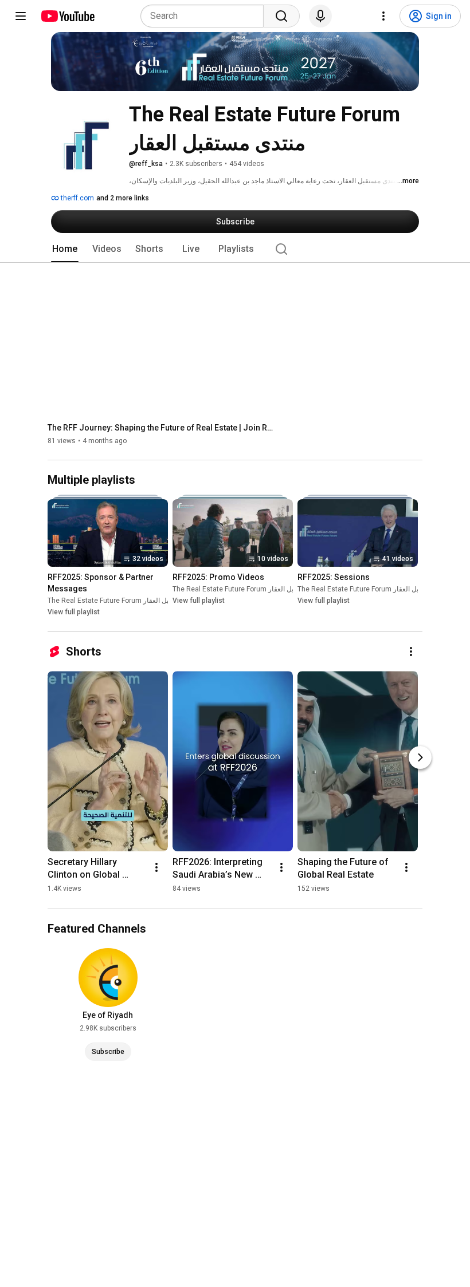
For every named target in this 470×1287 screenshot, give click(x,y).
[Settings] (383, 16)
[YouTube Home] (67, 16)
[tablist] (235, 249)
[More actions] (410, 651)
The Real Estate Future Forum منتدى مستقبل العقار (125, 601)
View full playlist (74, 613)
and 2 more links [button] (122, 198)
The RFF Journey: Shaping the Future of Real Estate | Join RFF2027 (162, 427)
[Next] (420, 757)
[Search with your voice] (320, 16)
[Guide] (21, 16)
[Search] (281, 16)
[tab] (65, 249)
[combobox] (205, 16)
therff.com (76, 198)
